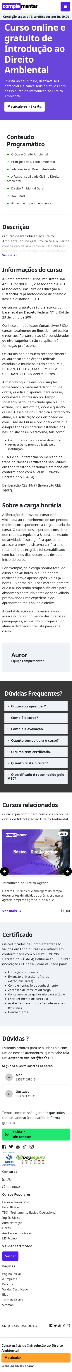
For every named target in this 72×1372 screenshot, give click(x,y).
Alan (10, 1179)
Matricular (12, 1357)
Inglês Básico (11, 1218)
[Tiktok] (63, 1326)
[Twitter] (54, 1326)
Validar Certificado (15, 1289)
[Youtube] (59, 1326)
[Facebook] (50, 1326)
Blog (5, 1295)
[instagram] (31, 1147)
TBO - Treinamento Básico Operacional (29, 1212)
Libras (6, 1228)
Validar (10, 1256)
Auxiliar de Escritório (16, 1233)
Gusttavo (13, 1187)
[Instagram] (67, 1326)
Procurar (8, 1284)
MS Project (9, 1238)
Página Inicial (11, 1274)
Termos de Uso (12, 1300)
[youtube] (18, 1147)
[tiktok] (24, 1147)
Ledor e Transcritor (15, 1202)
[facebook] (5, 1147)
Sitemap (8, 1305)
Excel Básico (10, 1207)
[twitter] (11, 1147)
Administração (12, 1223)
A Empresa (9, 1279)
